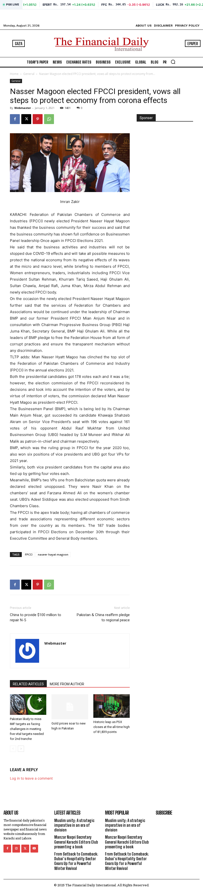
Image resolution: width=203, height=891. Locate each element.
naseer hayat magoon (53, 554)
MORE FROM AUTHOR (67, 684)
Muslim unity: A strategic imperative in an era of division (74, 825)
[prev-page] (13, 749)
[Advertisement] (165, 153)
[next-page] (21, 749)
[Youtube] (34, 848)
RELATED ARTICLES (28, 684)
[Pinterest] (38, 119)
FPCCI (28, 554)
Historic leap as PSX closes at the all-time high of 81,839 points (111, 727)
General (28, 74)
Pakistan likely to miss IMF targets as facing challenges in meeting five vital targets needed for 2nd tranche (27, 729)
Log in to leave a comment (31, 778)
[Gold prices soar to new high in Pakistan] (69, 706)
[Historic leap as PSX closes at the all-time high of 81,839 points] (111, 706)
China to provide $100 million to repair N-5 (35, 617)
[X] (26, 119)
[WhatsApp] (49, 119)
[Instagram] (16, 848)
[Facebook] (15, 119)
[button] (173, 62)
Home (14, 74)
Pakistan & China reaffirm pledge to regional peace (103, 617)
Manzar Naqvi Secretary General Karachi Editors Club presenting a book (76, 842)
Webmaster (22, 108)
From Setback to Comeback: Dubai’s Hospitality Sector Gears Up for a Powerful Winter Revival (76, 861)
